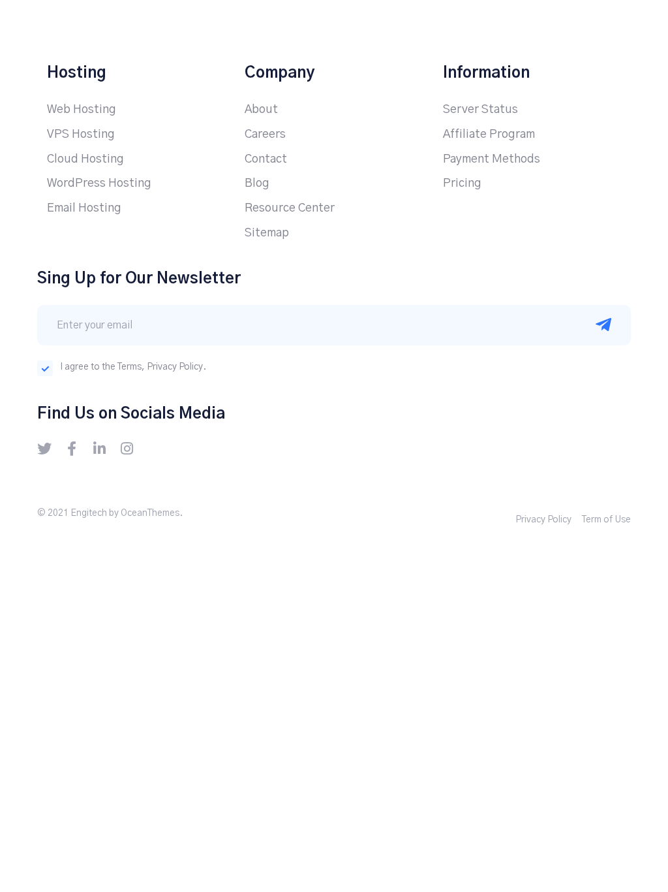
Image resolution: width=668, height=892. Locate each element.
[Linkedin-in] (99, 448)
